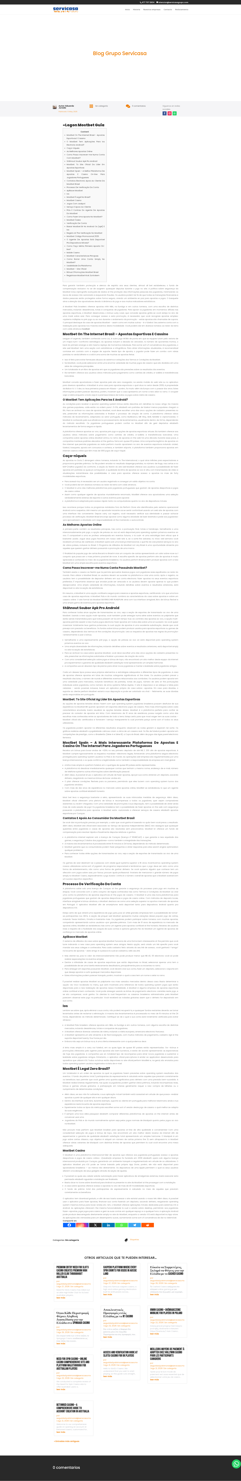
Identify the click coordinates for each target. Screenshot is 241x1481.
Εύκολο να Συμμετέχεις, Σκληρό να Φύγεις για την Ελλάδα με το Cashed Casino (167, 1270)
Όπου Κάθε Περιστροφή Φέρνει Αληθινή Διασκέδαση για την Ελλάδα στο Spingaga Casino (73, 1318)
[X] (95, 1225)
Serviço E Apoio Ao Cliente (79, 207)
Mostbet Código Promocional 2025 (83, 236)
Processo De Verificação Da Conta (83, 187)
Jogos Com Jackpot (76, 203)
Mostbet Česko (74, 220)
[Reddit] (147, 1225)
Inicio (127, 10)
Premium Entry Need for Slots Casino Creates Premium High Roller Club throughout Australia (72, 1272)
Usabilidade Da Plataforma (79, 265)
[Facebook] (69, 1225)
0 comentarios (139, 106)
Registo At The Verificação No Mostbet (84, 233)
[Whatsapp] (121, 1225)
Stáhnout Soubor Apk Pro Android (82, 161)
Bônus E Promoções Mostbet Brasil (82, 272)
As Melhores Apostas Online (79, 151)
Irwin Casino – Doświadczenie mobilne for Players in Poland (166, 1311)
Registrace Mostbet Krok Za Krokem (83, 275)
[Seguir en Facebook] (165, 113)
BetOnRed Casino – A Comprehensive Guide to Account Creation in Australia (72, 1408)
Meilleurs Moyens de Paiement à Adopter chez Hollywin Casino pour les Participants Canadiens (167, 1354)
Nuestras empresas (151, 10)
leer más (60, 1297)
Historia (136, 10)
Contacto (168, 10)
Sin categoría (101, 106)
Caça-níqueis (73, 148)
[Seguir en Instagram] (170, 113)
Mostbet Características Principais (82, 255)
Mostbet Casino (74, 200)
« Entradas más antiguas (66, 1441)
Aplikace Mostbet (75, 190)
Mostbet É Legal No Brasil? (79, 197)
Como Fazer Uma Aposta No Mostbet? (84, 216)
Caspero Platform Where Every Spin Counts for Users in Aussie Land (120, 1270)
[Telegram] (134, 1225)
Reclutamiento (181, 10)
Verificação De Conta (77, 223)
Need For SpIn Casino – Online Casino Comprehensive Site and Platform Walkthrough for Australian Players (72, 1364)
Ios (68, 193)
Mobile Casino (73, 252)
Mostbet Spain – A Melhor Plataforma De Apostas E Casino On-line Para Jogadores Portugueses (86, 174)
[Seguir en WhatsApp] (175, 113)
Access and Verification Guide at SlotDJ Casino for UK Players (120, 1354)
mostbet (86, 329)
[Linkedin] (108, 1225)
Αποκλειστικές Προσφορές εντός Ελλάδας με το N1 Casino (118, 1313)
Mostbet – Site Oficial (76, 269)
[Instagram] (82, 1225)
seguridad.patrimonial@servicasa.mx (73, 1284)
